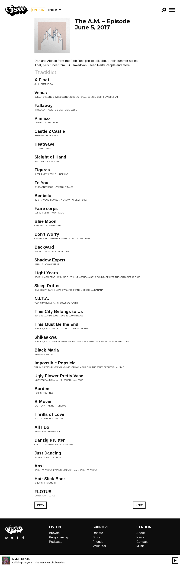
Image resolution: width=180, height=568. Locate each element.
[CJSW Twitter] (12, 537)
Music (140, 546)
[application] (175, 560)
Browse (54, 533)
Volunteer (99, 546)
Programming (58, 537)
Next (139, 505)
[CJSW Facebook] (17, 537)
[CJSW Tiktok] (23, 537)
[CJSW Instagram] (6, 537)
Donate (98, 533)
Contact (142, 541)
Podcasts (55, 541)
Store (96, 537)
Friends (98, 541)
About (140, 533)
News (140, 537)
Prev (40, 505)
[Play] (175, 560)
